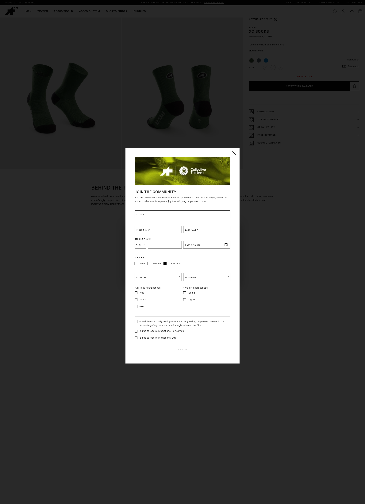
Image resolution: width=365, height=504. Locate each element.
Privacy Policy (188, 321)
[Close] (234, 153)
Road (141, 292)
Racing (191, 292)
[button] (158, 277)
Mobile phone (143, 239)
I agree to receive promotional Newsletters (161, 331)
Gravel (142, 299)
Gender (139, 258)
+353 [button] (138, 244)
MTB (141, 306)
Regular (192, 299)
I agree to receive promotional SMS (157, 337)
